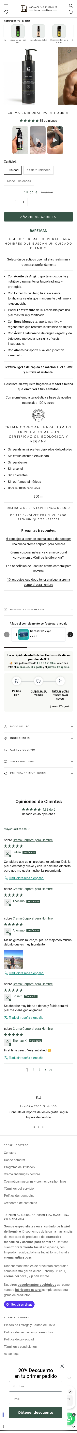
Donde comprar (14, 1160)
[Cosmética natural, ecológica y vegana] (38, 415)
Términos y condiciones (20, 1347)
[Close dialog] (62, 1366)
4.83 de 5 (48, 809)
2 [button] (33, 1070)
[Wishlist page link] (8, 12)
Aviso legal (11, 1354)
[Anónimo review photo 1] (13, 959)
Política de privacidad (19, 1339)
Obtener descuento (35, 1412)
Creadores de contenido (20, 1203)
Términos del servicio (19, 1188)
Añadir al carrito (38, 217)
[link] (23, 634)
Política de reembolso (19, 1196)
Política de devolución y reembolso (28, 1332)
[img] (13, 846)
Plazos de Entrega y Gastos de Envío (29, 1325)
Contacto (10, 1153)
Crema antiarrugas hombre (22, 1174)
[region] (38, 1107)
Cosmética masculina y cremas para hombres (35, 1181)
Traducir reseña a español (26, 878)
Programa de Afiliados (19, 1167)
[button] (29, 120)
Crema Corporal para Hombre (33, 840)
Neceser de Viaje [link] (40, 631)
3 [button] (40, 1070)
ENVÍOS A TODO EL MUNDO (38, 1106)
